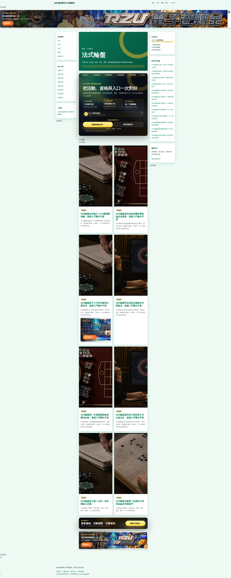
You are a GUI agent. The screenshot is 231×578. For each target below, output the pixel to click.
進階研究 (60, 97)
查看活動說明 (128, 124)
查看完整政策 (156, 159)
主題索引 (59, 571)
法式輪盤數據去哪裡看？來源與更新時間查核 (162, 124)
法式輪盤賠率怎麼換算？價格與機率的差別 (162, 98)
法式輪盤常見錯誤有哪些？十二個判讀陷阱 (162, 117)
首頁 (59, 40)
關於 (166, 3)
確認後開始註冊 (98, 124)
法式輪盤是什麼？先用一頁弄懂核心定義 (162, 66)
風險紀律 (60, 86)
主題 (157, 3)
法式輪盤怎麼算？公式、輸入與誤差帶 (162, 85)
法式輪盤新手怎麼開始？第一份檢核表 (162, 111)
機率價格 (60, 78)
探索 (153, 3)
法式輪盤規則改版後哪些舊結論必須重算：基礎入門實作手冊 (130, 217)
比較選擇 (60, 93)
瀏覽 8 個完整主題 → (88, 66)
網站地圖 (81, 571)
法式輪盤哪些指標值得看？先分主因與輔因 (162, 130)
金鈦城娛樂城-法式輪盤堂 (64, 3)
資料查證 (60, 74)
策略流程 (60, 82)
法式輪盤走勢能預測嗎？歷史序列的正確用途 (162, 136)
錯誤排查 (60, 90)
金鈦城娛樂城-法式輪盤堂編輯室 (66, 113)
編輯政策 (60, 56)
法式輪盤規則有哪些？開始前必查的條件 (162, 79)
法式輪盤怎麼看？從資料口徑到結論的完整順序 (162, 72)
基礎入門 (60, 70)
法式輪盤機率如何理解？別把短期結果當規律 (162, 92)
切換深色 (173, 3)
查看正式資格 (135, 523)
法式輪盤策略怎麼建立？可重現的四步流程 (162, 104)
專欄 (162, 3)
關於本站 (74, 571)
